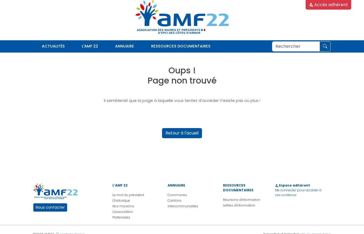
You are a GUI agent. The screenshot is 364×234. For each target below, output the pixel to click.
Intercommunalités (183, 206)
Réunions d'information (241, 199)
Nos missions (123, 206)
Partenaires (121, 217)
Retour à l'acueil (182, 133)
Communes (177, 195)
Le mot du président (128, 195)
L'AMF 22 (90, 46)
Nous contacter (50, 207)
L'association (122, 211)
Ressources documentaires (181, 46)
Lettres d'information (239, 205)
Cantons (174, 200)
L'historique (121, 200)
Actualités (53, 46)
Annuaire (124, 46)
